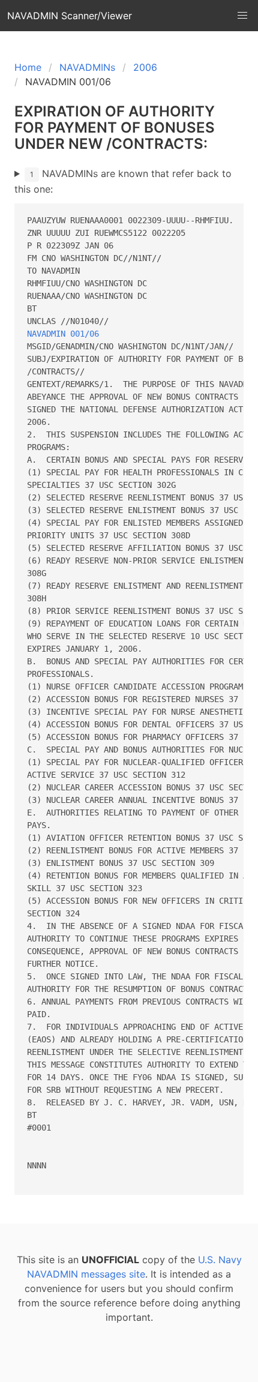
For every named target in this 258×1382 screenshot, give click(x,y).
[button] (242, 15)
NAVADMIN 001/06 (63, 333)
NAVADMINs (87, 67)
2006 (145, 67)
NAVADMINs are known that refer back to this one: (123, 181)
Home (27, 67)
